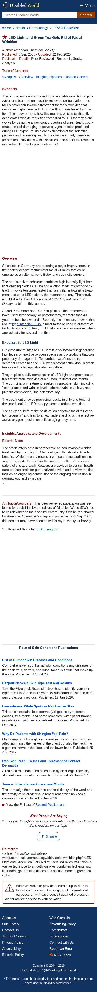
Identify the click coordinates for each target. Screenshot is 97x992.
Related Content (76, 77)
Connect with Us (61, 942)
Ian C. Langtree (47, 529)
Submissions (59, 936)
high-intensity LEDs (26, 324)
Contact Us (10, 930)
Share (51, 836)
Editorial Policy (13, 955)
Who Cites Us (59, 918)
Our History (10, 924)
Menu (87, 5)
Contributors (58, 930)
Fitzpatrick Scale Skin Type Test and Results (37, 683)
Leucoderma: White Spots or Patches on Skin (38, 706)
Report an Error (60, 949)
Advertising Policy (62, 924)
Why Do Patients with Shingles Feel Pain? (35, 734)
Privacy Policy (12, 942)
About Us (9, 918)
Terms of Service (14, 936)
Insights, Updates (49, 77)
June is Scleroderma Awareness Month (33, 784)
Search (86, 15)
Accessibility (11, 949)
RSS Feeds (62, 955)
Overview (26, 77)
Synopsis (9, 77)
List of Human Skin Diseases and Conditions (37, 660)
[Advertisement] (48, 202)
